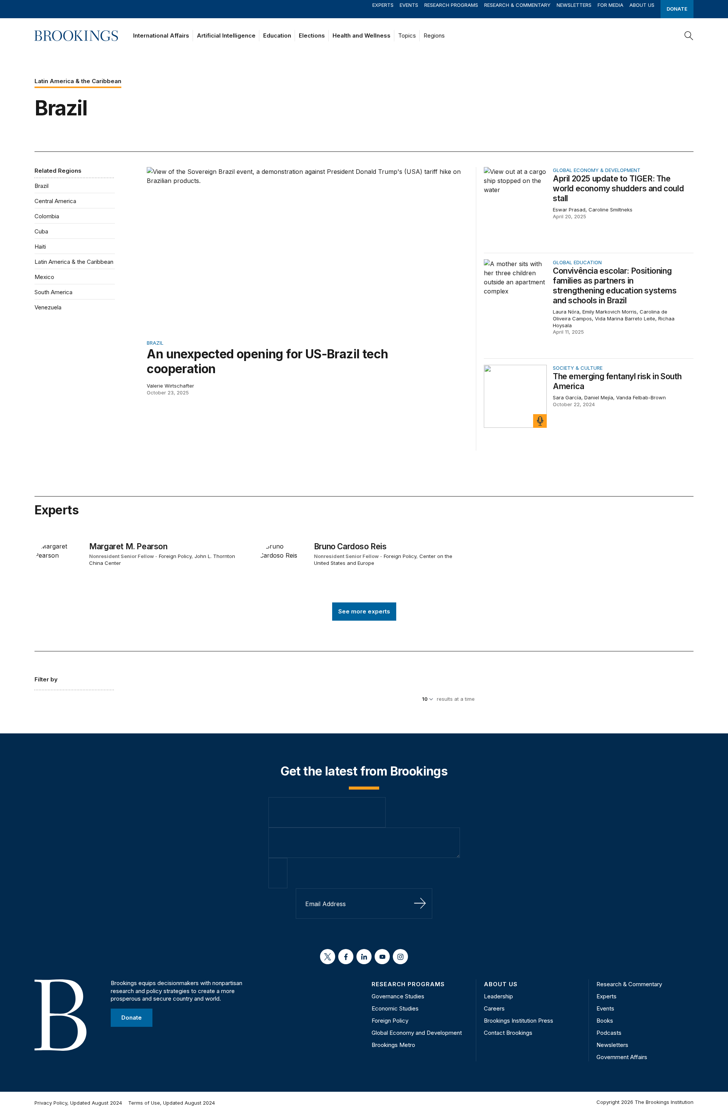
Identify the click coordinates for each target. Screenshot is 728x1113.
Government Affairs (621, 1057)
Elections (312, 35)
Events (409, 5)
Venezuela (48, 307)
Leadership (498, 996)
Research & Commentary (517, 5)
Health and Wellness (362, 35)
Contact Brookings (508, 1032)
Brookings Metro (393, 1044)
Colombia (47, 216)
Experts (383, 5)
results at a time (456, 699)
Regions (434, 35)
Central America (55, 201)
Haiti (40, 246)
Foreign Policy (175, 556)
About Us (641, 5)
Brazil (42, 185)
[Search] (688, 35)
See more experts (364, 611)
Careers (494, 1008)
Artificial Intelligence (226, 35)
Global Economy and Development (417, 1032)
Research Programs (451, 5)
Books (604, 1020)
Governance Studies (398, 996)
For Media (610, 5)
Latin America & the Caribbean (74, 261)
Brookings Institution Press (518, 1020)
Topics (407, 35)
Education (277, 35)
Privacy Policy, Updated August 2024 (78, 1103)
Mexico (44, 277)
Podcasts (608, 1032)
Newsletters (574, 5)
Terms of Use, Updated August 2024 (171, 1103)
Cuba (41, 231)
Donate (677, 9)
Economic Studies (395, 1008)
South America (53, 292)
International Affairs (161, 35)
